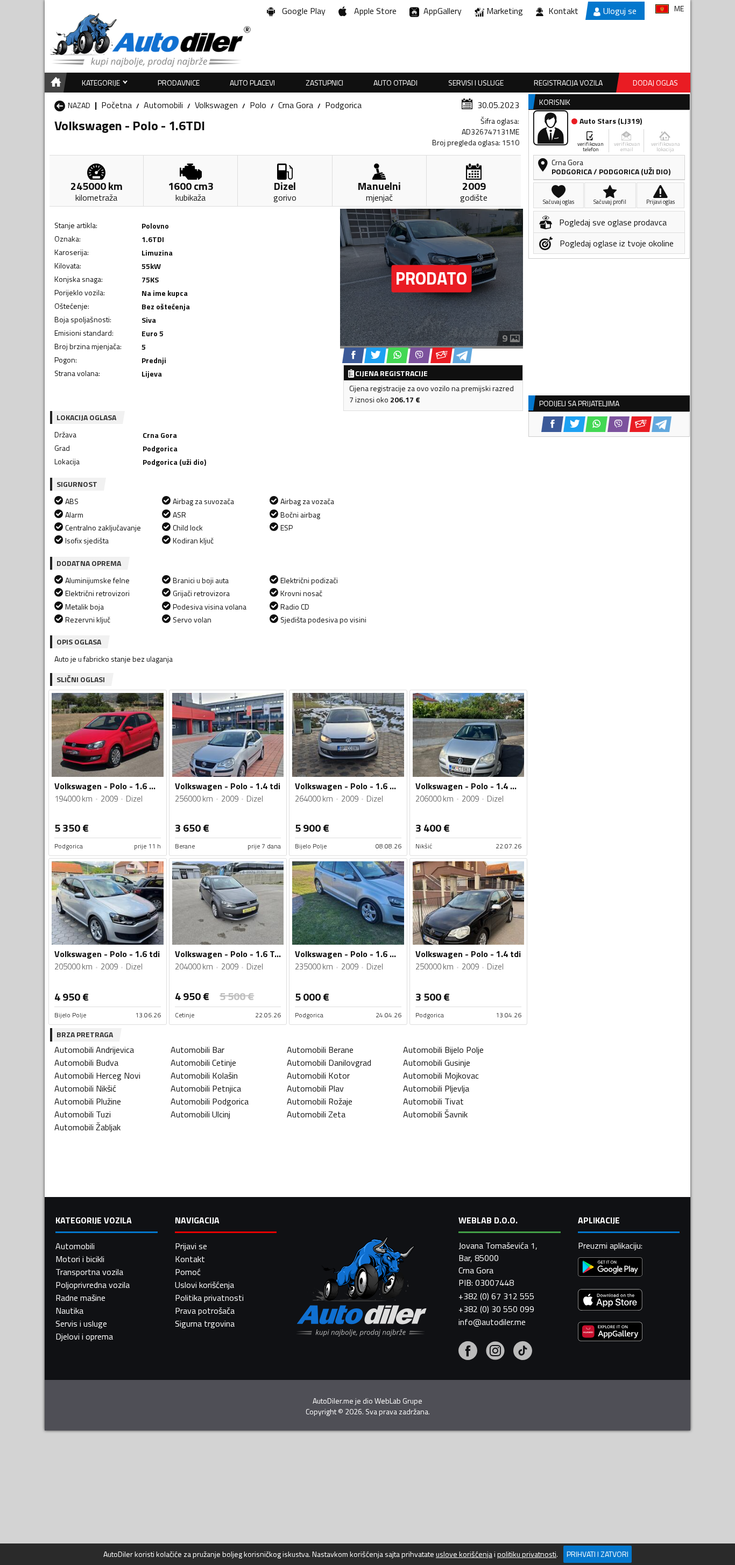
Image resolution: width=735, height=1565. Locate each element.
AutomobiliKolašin (204, 1075)
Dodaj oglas (655, 82)
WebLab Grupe (398, 1401)
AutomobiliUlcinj (200, 1114)
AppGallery (440, 10)
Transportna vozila (89, 1271)
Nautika (69, 1310)
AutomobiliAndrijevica (94, 1049)
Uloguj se (620, 10)
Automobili (163, 104)
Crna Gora (295, 104)
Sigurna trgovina (205, 1323)
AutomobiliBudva (86, 1062)
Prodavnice (179, 82)
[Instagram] (495, 1352)
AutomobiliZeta (316, 1114)
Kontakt (563, 10)
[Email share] (441, 355)
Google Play (302, 10)
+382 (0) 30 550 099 (496, 1308)
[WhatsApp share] (397, 355)
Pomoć (188, 1271)
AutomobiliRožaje (319, 1101)
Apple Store (373, 10)
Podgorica (343, 104)
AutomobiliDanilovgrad (329, 1062)
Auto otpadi (395, 82)
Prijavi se (191, 1246)
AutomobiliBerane (320, 1049)
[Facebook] (467, 1352)
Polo (258, 104)
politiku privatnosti (526, 1554)
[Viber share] (419, 355)
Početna (116, 104)
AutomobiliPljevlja (436, 1088)
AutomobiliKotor (318, 1075)
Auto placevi (252, 82)
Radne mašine (80, 1297)
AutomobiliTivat (433, 1101)
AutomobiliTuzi (82, 1114)
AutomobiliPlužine (87, 1101)
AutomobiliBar (197, 1049)
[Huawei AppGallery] (610, 1333)
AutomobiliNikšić (85, 1088)
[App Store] (610, 1301)
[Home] (54, 83)
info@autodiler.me (492, 1321)
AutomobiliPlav (315, 1088)
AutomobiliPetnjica (206, 1088)
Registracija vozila (568, 82)
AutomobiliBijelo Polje (443, 1049)
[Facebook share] (353, 355)
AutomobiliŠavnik (435, 1114)
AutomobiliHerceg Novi (97, 1075)
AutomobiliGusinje (436, 1062)
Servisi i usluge (476, 82)
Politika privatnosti (209, 1297)
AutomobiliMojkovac (441, 1075)
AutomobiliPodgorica (210, 1101)
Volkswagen (216, 104)
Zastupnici (324, 82)
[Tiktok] (522, 1352)
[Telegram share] (462, 355)
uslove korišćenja (464, 1554)
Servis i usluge (81, 1323)
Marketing (504, 10)
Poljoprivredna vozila (92, 1284)
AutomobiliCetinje (203, 1062)
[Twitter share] (375, 355)
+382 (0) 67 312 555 (496, 1296)
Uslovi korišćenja (204, 1284)
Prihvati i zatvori (597, 1554)
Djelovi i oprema (84, 1336)
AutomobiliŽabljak (87, 1127)
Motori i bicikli (79, 1258)
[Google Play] (610, 1268)
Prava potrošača (205, 1310)
